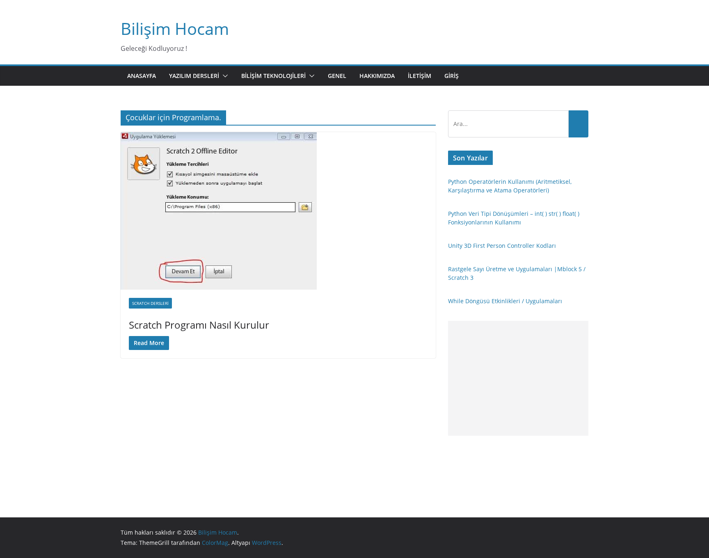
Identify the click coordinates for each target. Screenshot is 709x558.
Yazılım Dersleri (194, 76)
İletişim (419, 76)
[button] (223, 76)
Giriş (451, 76)
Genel (337, 76)
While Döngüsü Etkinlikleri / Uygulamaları (505, 301)
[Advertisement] (518, 378)
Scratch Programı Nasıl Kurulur (199, 325)
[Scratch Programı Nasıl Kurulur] (278, 211)
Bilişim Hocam (175, 28)
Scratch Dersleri (150, 303)
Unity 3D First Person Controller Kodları (502, 245)
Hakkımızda (377, 76)
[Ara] (578, 123)
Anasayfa (141, 76)
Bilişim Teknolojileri (273, 76)
